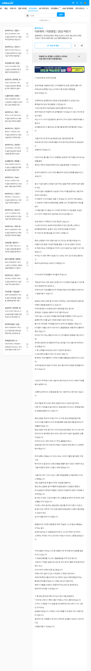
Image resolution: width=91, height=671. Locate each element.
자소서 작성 (54, 45)
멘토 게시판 (22, 8)
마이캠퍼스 (55, 8)
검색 (60, 14)
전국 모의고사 (80, 8)
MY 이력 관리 (44, 8)
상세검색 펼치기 (43, 20)
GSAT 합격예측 (67, 8)
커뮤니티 (13, 8)
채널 (6, 8)
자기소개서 (33, 8)
